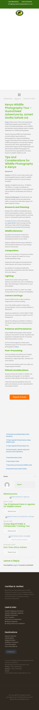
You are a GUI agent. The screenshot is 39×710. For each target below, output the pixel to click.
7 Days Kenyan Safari (12, 461)
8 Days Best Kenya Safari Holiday (16, 469)
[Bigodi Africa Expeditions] (19, 13)
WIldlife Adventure (11, 615)
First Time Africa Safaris (15, 547)
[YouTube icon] (20, 7)
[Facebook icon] (16, 7)
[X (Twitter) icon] (18, 7)
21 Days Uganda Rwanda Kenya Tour (17, 446)
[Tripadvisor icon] (25, 7)
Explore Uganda (10, 636)
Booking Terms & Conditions (15, 623)
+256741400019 (26, 2)
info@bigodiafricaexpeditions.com (20, 4)
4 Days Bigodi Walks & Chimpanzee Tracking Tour (17, 524)
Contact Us (11, 652)
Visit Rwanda (9, 638)
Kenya (7, 122)
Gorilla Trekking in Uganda (14, 613)
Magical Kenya (10, 640)
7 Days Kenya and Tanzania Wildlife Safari (19, 465)
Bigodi (17, 99)
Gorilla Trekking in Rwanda (14, 611)
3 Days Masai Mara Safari (14, 457)
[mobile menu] (36, 13)
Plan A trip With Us (11, 646)
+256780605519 (13, 2)
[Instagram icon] (23, 7)
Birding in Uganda (11, 621)
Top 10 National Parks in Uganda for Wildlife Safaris (19, 505)
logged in (16, 565)
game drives (12, 223)
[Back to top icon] (19, 690)
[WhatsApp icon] (14, 7)
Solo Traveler (9, 617)
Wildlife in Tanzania (11, 642)
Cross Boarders (10, 644)
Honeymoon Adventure (13, 619)
